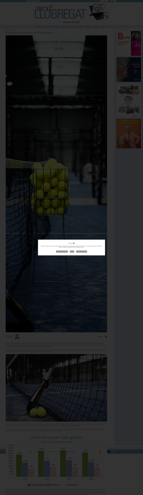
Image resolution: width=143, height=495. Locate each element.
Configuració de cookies (81, 251)
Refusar (72, 251)
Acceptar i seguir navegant (62, 251)
